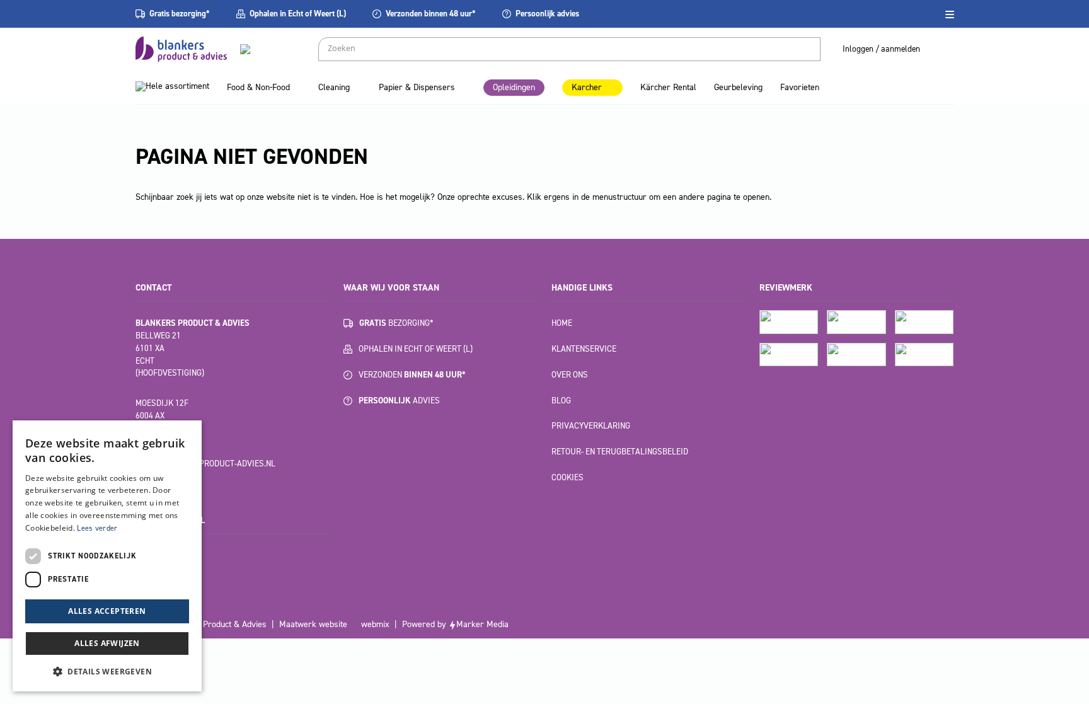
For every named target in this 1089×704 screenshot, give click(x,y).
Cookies (567, 477)
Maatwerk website (313, 624)
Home (561, 323)
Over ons (569, 374)
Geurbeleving (738, 87)
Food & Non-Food (258, 87)
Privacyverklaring (590, 425)
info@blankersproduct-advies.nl (205, 463)
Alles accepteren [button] (107, 611)
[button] (107, 671)
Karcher (587, 87)
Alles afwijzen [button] (107, 643)
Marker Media (482, 624)
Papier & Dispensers (417, 87)
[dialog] (107, 555)
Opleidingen (514, 87)
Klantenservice (583, 348)
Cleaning (334, 87)
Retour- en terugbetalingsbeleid (619, 451)
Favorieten (799, 87)
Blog (561, 400)
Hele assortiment (177, 86)
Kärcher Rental (668, 87)
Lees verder (97, 528)
